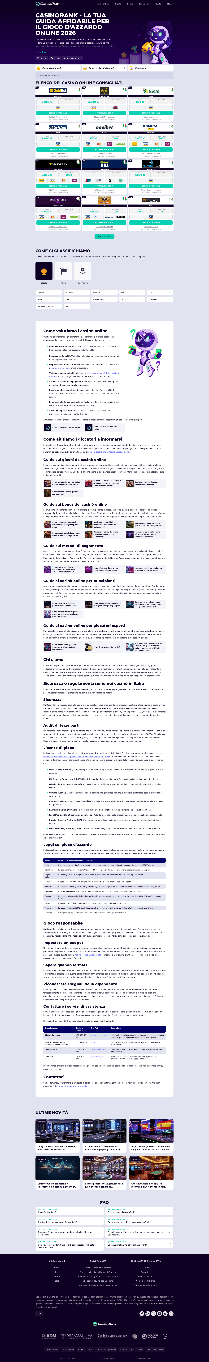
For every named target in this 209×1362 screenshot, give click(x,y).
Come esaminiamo (145, 1276)
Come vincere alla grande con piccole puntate (98, 1276)
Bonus (130, 4)
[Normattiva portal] (77, 1336)
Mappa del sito (144, 1358)
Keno (57, 1272)
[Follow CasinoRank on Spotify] (165, 1313)
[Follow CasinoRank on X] (153, 1313)
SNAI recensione (58, 153)
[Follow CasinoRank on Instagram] (147, 1313)
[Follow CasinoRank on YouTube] (159, 1313)
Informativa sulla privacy (145, 1285)
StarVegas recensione (58, 190)
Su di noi (146, 1267)
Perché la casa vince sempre (98, 1267)
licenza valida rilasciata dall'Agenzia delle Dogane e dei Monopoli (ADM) (76, 756)
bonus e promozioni (61, 368)
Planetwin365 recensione (104, 117)
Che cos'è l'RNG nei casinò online (98, 1281)
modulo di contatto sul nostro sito (71, 1086)
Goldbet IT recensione (58, 117)
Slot (57, 1281)
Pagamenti (144, 4)
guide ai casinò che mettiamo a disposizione (108, 452)
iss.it (93, 1042)
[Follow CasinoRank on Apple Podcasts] (171, 1313)
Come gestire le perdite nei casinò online (98, 1285)
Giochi (118, 4)
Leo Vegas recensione (104, 226)
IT (38, 1313)
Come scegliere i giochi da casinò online (98, 1272)
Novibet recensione (104, 153)
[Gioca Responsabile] (112, 1336)
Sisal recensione (151, 117)
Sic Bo (57, 1276)
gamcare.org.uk (97, 1056)
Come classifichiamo (145, 1281)
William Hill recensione (104, 190)
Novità (170, 4)
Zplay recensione (151, 226)
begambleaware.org (99, 1049)
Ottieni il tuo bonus (58, 113)
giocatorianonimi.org (99, 1035)
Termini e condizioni (67, 1358)
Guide (158, 4)
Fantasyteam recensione (151, 190)
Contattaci (145, 1272)
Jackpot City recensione (58, 226)
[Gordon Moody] (150, 1336)
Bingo (57, 1267)
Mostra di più (103, 236)
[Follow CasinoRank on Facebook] (141, 1313)
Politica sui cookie (107, 1358)
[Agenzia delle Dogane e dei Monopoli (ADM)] (49, 1336)
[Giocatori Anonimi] (134, 1336)
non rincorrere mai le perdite (88, 955)
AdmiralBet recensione (151, 153)
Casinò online (102, 4)
